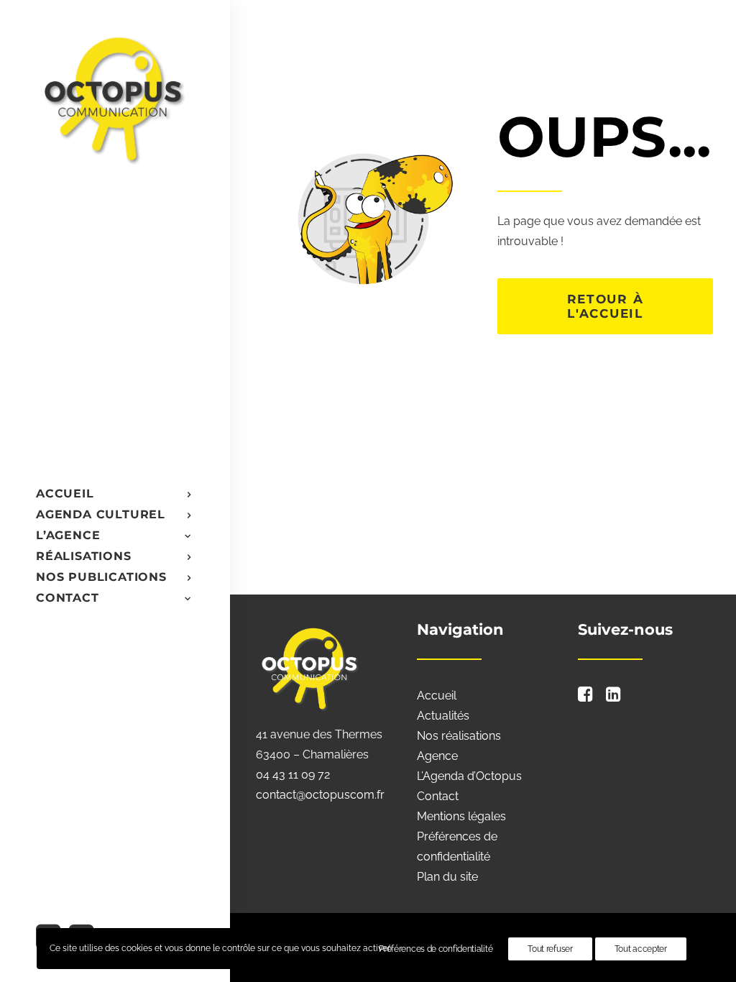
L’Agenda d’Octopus (469, 776)
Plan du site (447, 877)
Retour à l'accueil (607, 306)
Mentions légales (461, 816)
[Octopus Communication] (113, 98)
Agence (437, 756)
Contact (438, 796)
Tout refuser (550, 949)
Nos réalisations (459, 736)
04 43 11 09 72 (293, 774)
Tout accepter (641, 949)
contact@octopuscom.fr (320, 795)
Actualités (443, 715)
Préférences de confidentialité (435, 949)
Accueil (436, 695)
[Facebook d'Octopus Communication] (585, 698)
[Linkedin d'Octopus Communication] (613, 698)
